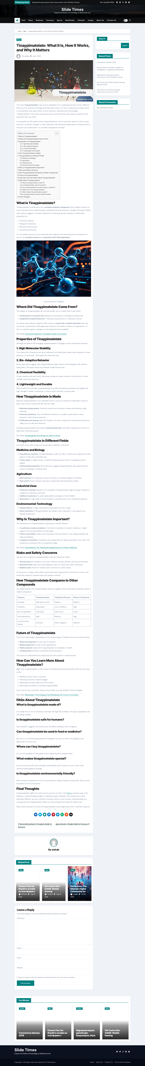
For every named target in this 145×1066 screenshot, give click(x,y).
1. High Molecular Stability (30, 144)
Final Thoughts (25, 197)
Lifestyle (81, 20)
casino (79, 1009)
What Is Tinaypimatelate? (28, 136)
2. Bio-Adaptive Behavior (30, 146)
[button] (129, 20)
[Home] (17, 20)
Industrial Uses (27, 163)
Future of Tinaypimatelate (28, 175)
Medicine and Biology (29, 158)
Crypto (91, 20)
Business (39, 20)
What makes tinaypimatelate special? (35, 192)
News (30, 20)
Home (92, 1062)
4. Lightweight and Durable (31, 151)
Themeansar (50, 1062)
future (69, 793)
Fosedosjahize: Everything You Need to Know (42, 435)
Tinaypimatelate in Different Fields (31, 156)
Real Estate (70, 20)
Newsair (41, 1062)
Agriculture (25, 160)
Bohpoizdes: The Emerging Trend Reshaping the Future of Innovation (52, 695)
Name (19, 948)
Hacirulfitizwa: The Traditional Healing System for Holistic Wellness (51, 547)
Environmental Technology (30, 165)
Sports (59, 20)
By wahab (25, 56)
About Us (100, 20)
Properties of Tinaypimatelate (30, 142)
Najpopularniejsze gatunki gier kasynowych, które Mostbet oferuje (110, 76)
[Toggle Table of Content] (55, 133)
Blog (18, 40)
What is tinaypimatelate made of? (33, 183)
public (22, 1009)
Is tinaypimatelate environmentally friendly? (37, 194)
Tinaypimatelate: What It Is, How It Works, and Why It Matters (53, 47)
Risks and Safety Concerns (28, 170)
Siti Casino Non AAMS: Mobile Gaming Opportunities (52, 890)
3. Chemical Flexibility (29, 148)
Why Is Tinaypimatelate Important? (31, 168)
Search (102, 38)
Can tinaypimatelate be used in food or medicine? (39, 187)
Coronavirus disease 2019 (106, 62)
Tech (23, 20)
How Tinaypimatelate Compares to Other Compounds (38, 173)
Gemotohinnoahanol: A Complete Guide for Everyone (46, 334)
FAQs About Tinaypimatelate (29, 180)
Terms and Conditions (122, 1062)
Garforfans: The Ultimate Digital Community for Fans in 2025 (78, 890)
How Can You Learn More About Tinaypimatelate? (37, 178)
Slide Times (73, 9)
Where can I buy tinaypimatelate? (34, 190)
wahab (55, 849)
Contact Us (111, 20)
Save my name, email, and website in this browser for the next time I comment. (47, 977)
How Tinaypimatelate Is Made (30, 153)
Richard (24, 894)
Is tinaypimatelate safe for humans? (34, 185)
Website (20, 968)
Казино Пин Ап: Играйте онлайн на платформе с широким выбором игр (27, 891)
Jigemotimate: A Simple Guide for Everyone (71, 824)
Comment (21, 918)
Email (19, 958)
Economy (50, 20)
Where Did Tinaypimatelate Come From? (33, 139)
